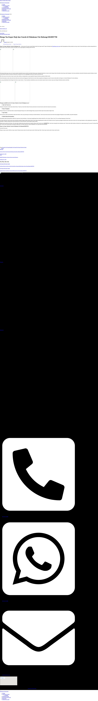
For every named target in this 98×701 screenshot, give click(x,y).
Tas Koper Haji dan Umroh (5, 34)
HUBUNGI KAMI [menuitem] (5, 699)
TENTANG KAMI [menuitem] (5, 694)
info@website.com (3, 28)
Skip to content (2, 0)
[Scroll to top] (0, 690)
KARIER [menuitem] (6, 695)
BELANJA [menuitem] (4, 698)
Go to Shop (2, 33)
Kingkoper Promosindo (32, 688)
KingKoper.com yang (56, 46)
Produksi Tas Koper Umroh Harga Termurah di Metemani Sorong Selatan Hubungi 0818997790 (13, 170)
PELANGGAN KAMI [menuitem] (6, 697)
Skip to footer (8, 0)
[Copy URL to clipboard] (8, 148)
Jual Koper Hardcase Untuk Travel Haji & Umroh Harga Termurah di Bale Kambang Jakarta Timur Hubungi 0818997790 (17, 166)
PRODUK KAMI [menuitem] (5, 696)
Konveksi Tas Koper (6, 147)
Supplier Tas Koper (13, 147)
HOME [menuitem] (3, 693)
